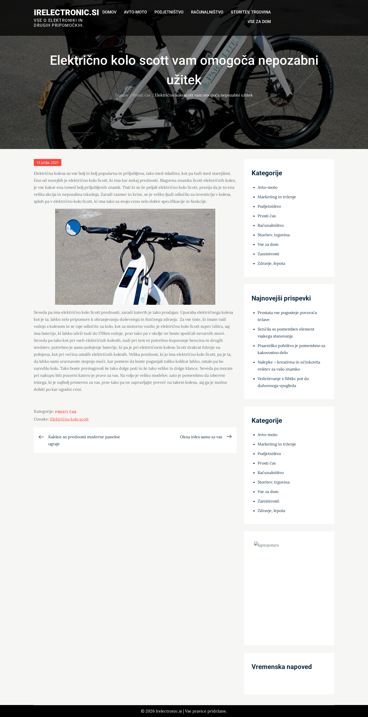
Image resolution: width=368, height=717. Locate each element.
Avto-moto (135, 12)
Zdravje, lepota (271, 263)
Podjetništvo (168, 12)
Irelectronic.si (66, 12)
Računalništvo (207, 12)
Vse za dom (259, 21)
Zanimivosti (268, 253)
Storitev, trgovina (251, 12)
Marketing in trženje (277, 196)
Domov (109, 12)
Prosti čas (65, 412)
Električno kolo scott (69, 419)
